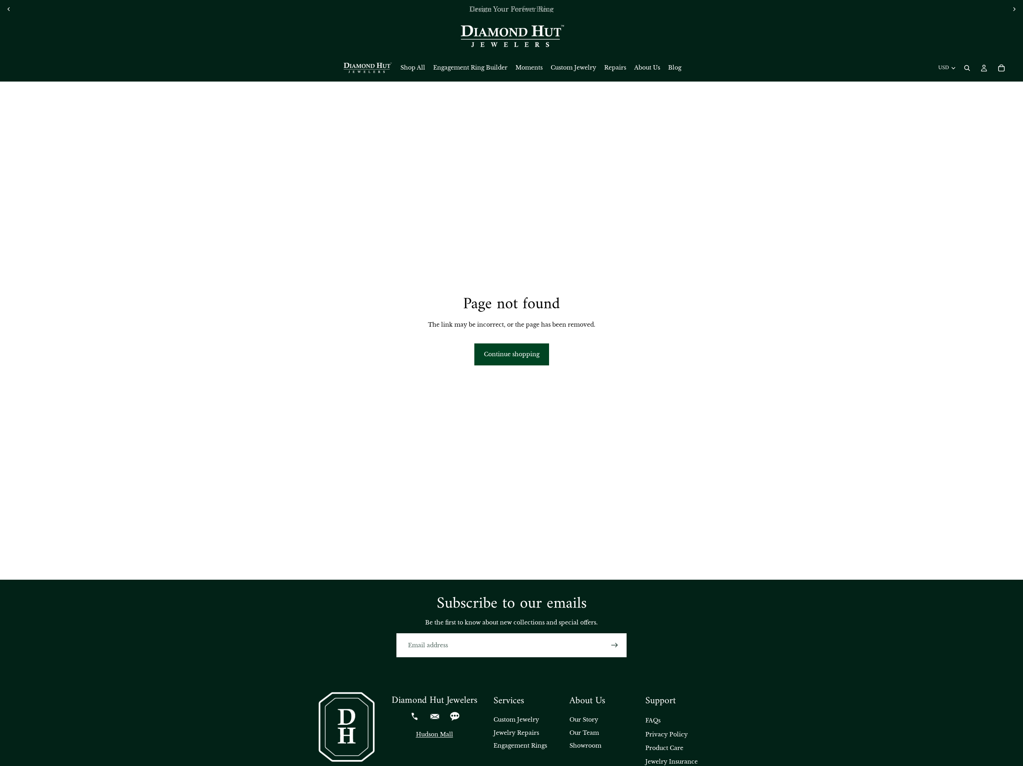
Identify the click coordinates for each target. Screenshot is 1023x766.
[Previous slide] (9, 9)
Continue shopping (511, 354)
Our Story (583, 719)
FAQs (653, 720)
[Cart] (1001, 68)
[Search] (967, 68)
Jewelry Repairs (516, 732)
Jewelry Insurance (671, 761)
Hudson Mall (434, 734)
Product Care (664, 748)
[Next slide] (1014, 9)
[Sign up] (614, 645)
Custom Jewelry (516, 719)
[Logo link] (511, 36)
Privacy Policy (666, 734)
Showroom (585, 745)
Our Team (584, 732)
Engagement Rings (520, 745)
